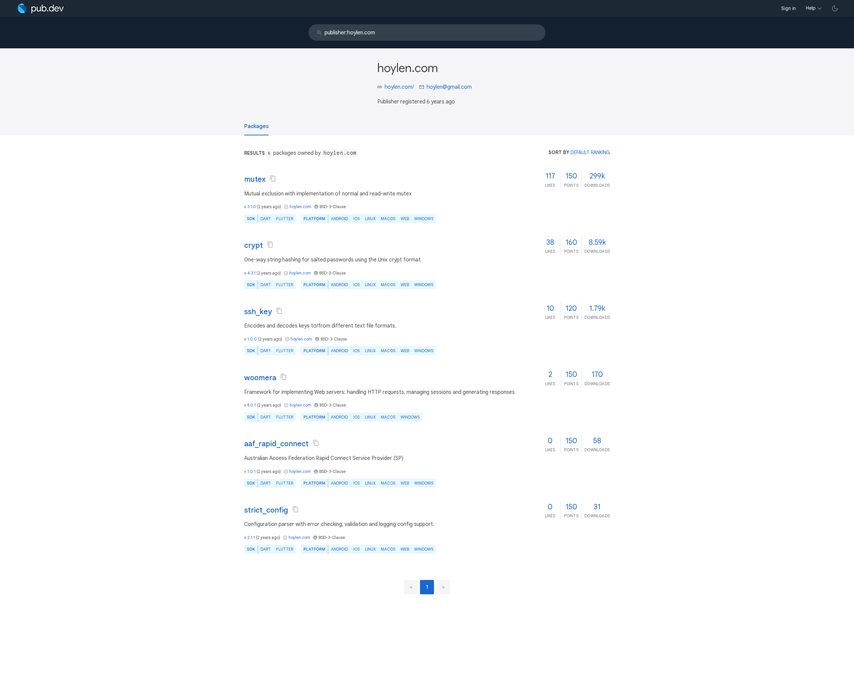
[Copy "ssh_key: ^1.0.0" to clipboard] (279, 310)
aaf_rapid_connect (276, 443)
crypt (253, 245)
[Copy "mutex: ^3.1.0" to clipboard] (273, 178)
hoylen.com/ (399, 87)
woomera (260, 377)
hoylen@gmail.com (449, 87)
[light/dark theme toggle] (835, 8)
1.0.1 (251, 471)
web (405, 218)
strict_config (266, 510)
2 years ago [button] (269, 206)
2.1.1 (251, 537)
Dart (266, 218)
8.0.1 (251, 405)
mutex (255, 179)
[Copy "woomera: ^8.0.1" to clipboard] (283, 377)
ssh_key (258, 311)
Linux (370, 218)
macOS (388, 218)
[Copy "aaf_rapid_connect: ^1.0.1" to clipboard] (316, 443)
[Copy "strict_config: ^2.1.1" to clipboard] (295, 509)
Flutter (284, 218)
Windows (423, 218)
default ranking (590, 152)
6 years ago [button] (441, 101)
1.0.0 (252, 339)
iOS (356, 218)
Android (339, 218)
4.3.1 (251, 272)
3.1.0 (251, 206)
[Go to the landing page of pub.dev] (40, 8)
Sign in (788, 8)
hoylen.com (300, 206)
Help (811, 8)
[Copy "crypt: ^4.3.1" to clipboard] (270, 244)
